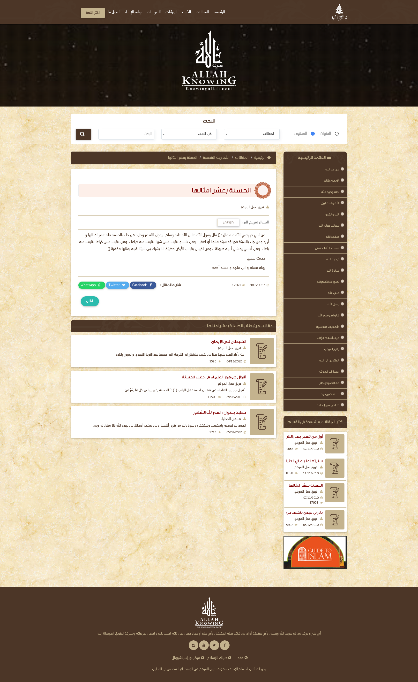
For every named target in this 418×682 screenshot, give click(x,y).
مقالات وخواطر (329, 383)
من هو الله (332, 169)
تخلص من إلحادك (327, 405)
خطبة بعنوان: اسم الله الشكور (219, 412)
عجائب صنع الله (329, 225)
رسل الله (333, 304)
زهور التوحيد (331, 349)
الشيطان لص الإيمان (228, 341)
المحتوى (300, 134)
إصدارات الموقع (329, 371)
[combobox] (251, 134)
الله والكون (332, 214)
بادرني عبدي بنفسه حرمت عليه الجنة (292, 512)
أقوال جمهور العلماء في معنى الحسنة (214, 377)
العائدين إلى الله (329, 360)
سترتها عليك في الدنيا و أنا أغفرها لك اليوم (288, 461)
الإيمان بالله (331, 180)
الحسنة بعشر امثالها (306, 485)
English (228, 222)
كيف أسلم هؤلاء (328, 338)
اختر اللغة (93, 13)
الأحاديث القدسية (327, 327)
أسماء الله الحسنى (327, 248)
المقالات (242, 158)
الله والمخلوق (330, 203)
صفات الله (332, 236)
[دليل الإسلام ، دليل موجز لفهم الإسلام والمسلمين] (315, 552)
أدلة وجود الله (330, 192)
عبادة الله (333, 270)
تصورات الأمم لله (328, 282)
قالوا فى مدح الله (328, 315)
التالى (90, 301)
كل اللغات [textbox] (205, 134)
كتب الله (333, 293)
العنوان (326, 134)
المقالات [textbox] (269, 134)
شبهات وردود (330, 394)
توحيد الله (332, 259)
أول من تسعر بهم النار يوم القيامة (295, 436)
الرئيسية (260, 158)
